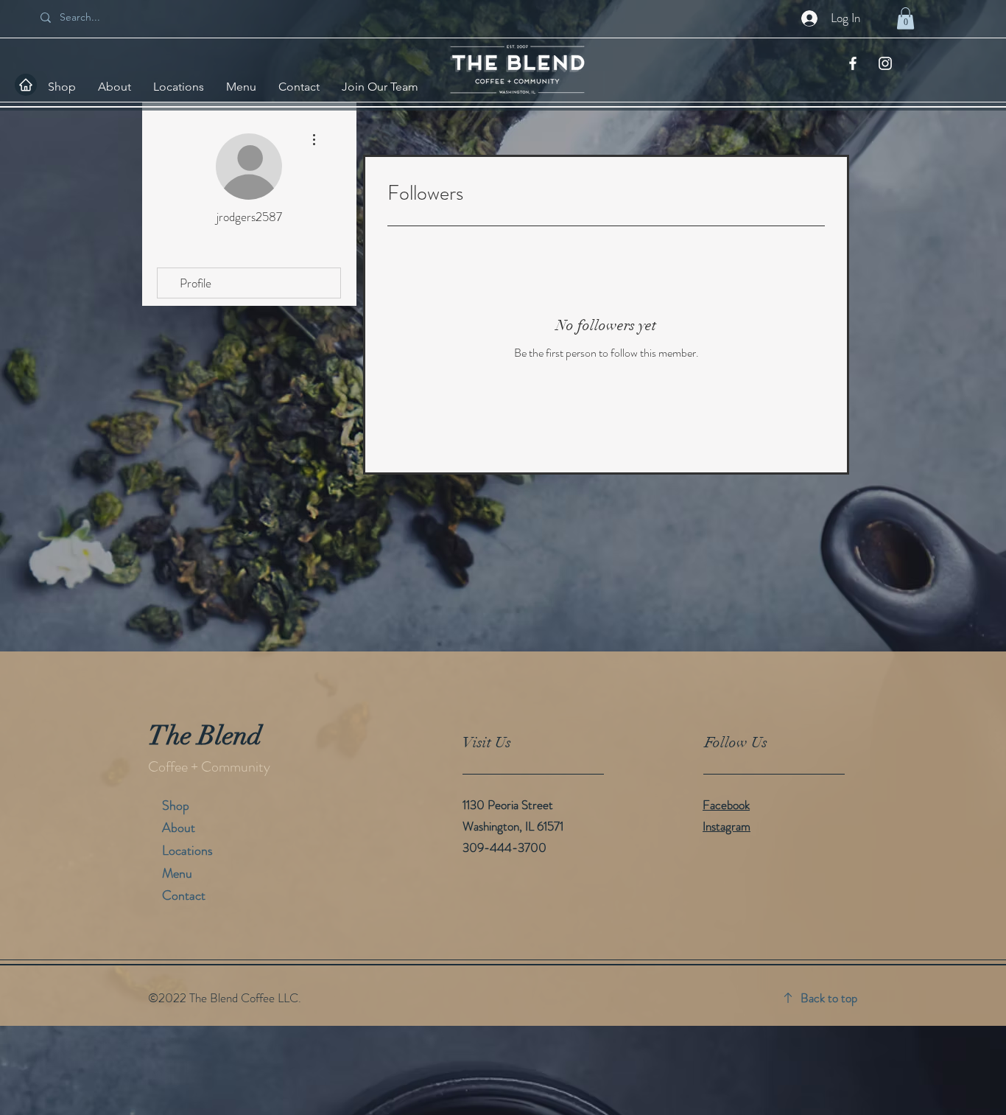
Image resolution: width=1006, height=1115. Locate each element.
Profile (195, 283)
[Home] (26, 85)
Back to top (829, 998)
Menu (177, 873)
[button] (905, 18)
